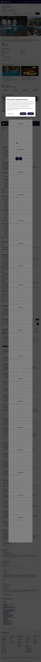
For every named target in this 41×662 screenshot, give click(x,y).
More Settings (11, 113)
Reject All (23, 113)
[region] (21, 107)
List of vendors (9, 110)
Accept (30, 113)
